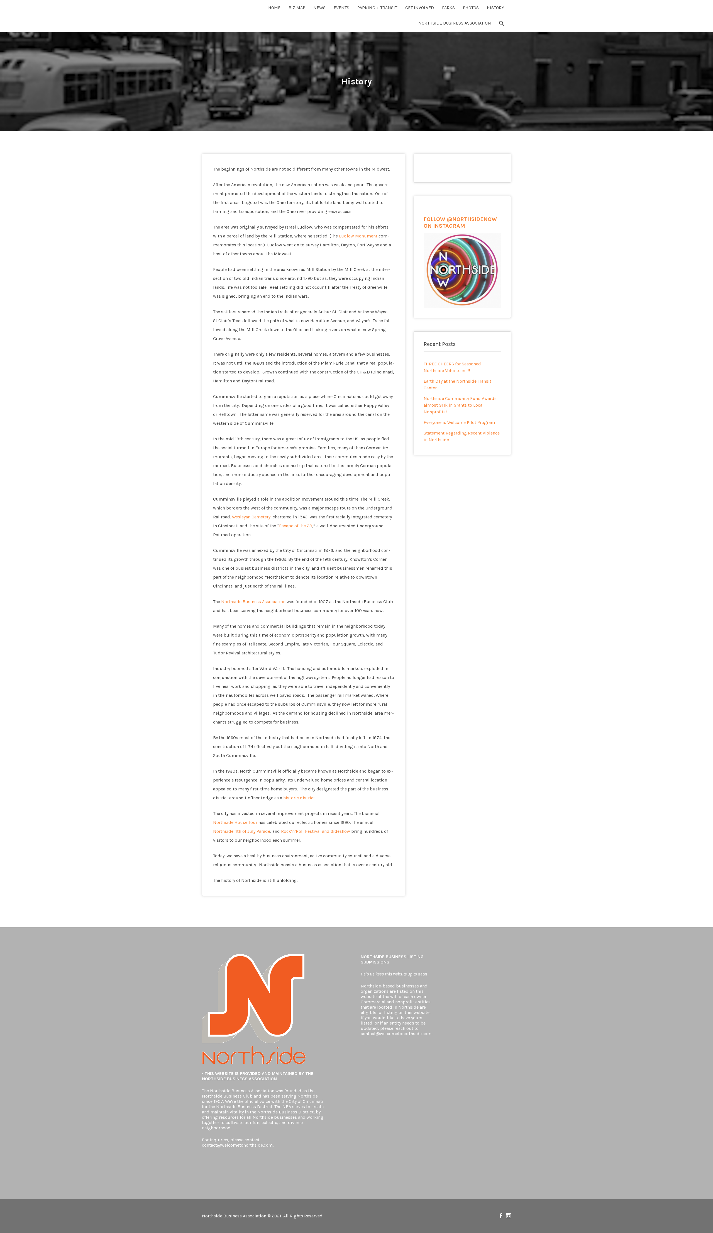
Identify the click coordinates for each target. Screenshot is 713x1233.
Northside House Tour (235, 822)
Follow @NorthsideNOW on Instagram (508, 1215)
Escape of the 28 (295, 525)
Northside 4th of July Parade (241, 831)
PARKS (448, 7)
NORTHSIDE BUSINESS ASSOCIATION (454, 23)
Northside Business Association (253, 601)
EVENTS (341, 7)
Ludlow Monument (358, 236)
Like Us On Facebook (501, 1215)
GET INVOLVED (419, 7)
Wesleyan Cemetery (251, 517)
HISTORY (495, 7)
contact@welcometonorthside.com (237, 1145)
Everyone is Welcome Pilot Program (459, 422)
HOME (274, 7)
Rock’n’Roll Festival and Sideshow (315, 831)
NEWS (319, 7)
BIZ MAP (297, 7)
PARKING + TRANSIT (377, 7)
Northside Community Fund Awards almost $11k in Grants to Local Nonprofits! (460, 405)
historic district (299, 797)
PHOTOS (471, 7)
